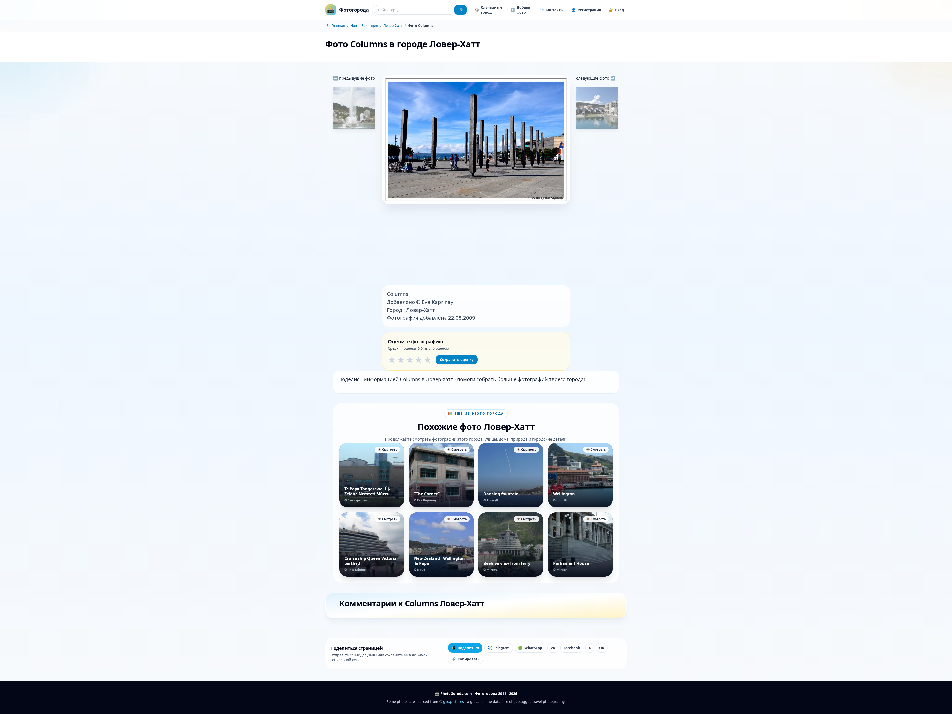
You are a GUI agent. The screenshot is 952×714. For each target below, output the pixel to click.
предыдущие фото (356, 78)
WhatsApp (530, 647)
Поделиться (465, 647)
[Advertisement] (476, 245)
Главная (338, 25)
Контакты (551, 9)
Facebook (572, 647)
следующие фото (593, 78)
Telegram (499, 647)
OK (601, 647)
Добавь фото (520, 10)
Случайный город (488, 10)
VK (553, 647)
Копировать (465, 659)
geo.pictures (453, 701)
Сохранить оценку (457, 359)
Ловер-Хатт (393, 25)
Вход (616, 9)
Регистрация (586, 9)
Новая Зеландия (364, 25)
